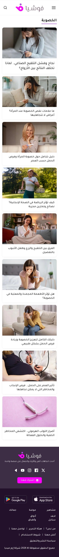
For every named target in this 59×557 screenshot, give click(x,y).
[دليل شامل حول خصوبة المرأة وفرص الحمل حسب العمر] (29, 137)
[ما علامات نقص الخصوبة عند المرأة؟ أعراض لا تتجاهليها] (29, 91)
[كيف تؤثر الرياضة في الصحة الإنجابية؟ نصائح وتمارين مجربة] (29, 183)
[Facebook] (36, 470)
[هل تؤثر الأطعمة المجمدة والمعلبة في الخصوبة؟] (29, 274)
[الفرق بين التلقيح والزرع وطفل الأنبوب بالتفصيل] (29, 228)
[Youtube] (22, 470)
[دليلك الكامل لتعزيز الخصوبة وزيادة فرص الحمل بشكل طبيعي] (29, 320)
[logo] (29, 7)
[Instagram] (29, 470)
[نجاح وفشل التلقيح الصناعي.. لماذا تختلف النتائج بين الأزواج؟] (29, 42)
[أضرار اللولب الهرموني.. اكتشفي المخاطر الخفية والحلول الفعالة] (29, 411)
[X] (43, 470)
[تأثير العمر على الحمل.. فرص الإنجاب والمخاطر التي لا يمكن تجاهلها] (29, 366)
